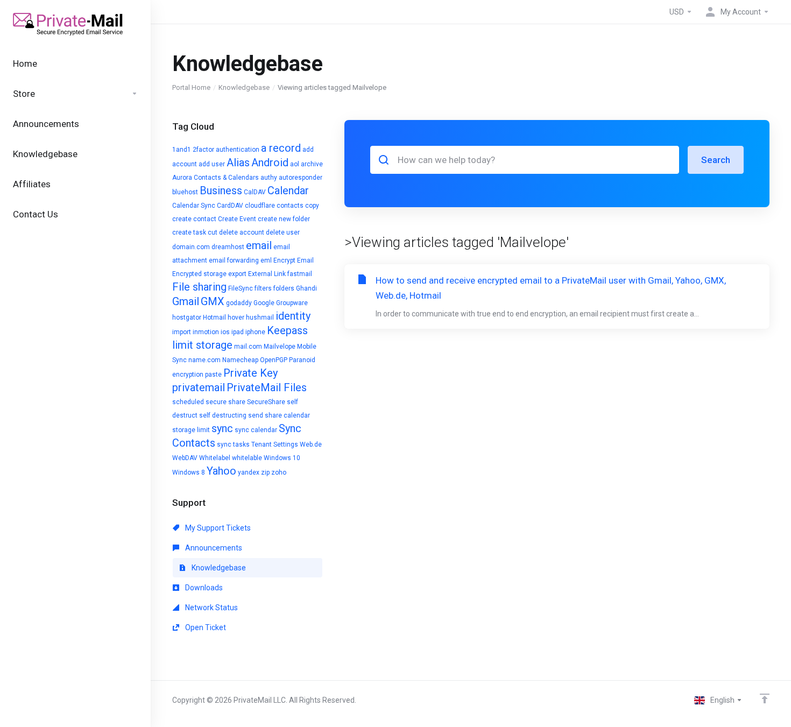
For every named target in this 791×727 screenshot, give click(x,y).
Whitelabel (214, 458)
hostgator (186, 317)
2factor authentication (226, 149)
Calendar (288, 190)
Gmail (185, 301)
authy (268, 177)
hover (236, 317)
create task (189, 232)
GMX (212, 301)
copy (312, 205)
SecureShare (266, 402)
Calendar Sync (193, 205)
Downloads (203, 587)
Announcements (212, 548)
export (237, 274)
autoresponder (300, 177)
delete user (283, 232)
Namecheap (240, 360)
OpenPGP (273, 360)
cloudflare (260, 205)
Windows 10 (282, 458)
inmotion (206, 332)
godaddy (239, 303)
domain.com (191, 247)
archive (312, 164)
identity (293, 315)
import (181, 332)
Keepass (287, 330)
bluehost (185, 192)
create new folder (284, 219)
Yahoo (221, 470)
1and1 (181, 149)
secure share (225, 402)
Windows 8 (188, 472)
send (255, 415)
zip (265, 472)
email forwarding (234, 260)
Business (221, 190)
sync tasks (233, 444)
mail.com (248, 346)
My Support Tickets (217, 528)
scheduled (188, 402)
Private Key (250, 372)
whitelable (247, 458)
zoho (278, 472)
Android (269, 162)
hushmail (260, 317)
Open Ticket (204, 627)
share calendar (287, 415)
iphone (255, 332)
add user (212, 164)
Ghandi (306, 288)
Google (263, 303)
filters (263, 288)
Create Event (237, 219)
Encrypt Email (293, 260)
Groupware (292, 303)
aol (294, 164)
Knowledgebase (244, 87)
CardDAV (230, 205)
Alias (238, 162)
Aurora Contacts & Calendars (215, 177)
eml (266, 260)
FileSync (240, 288)
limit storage (202, 344)
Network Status (210, 607)
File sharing (199, 286)
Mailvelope (279, 346)
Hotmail (214, 317)
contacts (290, 205)
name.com (204, 360)
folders (283, 288)
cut (212, 232)
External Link (267, 274)
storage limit (191, 430)
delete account (241, 232)
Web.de (311, 444)
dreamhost (227, 247)
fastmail (299, 274)
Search (715, 159)
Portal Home (191, 87)
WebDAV (184, 458)
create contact (194, 219)
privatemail (198, 387)
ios (225, 332)
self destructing (222, 415)
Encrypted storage (199, 274)
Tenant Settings (274, 444)
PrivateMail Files (267, 387)
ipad (237, 332)
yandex (248, 472)
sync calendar (256, 430)
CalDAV (255, 192)
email (259, 245)
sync (222, 428)
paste (213, 374)
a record (281, 148)
